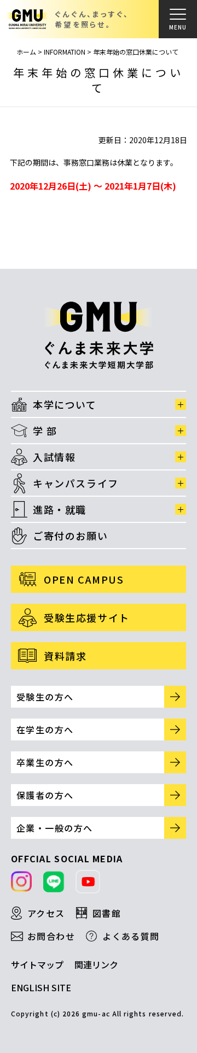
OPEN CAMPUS (84, 579)
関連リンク (96, 964)
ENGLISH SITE (41, 987)
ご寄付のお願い (70, 535)
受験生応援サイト (87, 617)
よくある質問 (131, 936)
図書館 (106, 913)
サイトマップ (37, 964)
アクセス (46, 913)
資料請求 (65, 656)
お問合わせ (51, 936)
